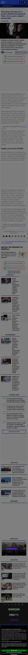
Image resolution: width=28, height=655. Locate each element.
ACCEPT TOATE (14, 650)
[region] (14, 640)
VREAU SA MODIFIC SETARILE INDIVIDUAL (14, 652)
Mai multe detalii (17, 632)
